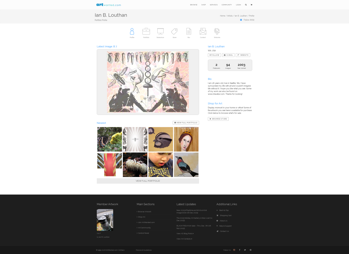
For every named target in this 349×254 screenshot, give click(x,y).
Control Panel (143, 233)
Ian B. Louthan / (242, 16)
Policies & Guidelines (144, 250)
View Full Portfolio (186, 123)
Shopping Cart (225, 215)
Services (214, 5)
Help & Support (225, 226)
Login (238, 5)
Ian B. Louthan (104, 237)
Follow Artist (248, 20)
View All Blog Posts (185, 234)
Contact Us (224, 231)
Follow (215, 55)
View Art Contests (184, 239)
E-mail (229, 55)
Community (227, 5)
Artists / (230, 16)
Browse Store (219, 119)
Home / (223, 16)
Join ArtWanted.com (146, 222)
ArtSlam (122, 250)
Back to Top (224, 210)
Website (244, 55)
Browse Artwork (144, 212)
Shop (203, 5)
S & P (99, 233)
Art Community (144, 228)
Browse (193, 5)
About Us (223, 221)
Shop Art (141, 217)
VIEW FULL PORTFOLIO (148, 181)
